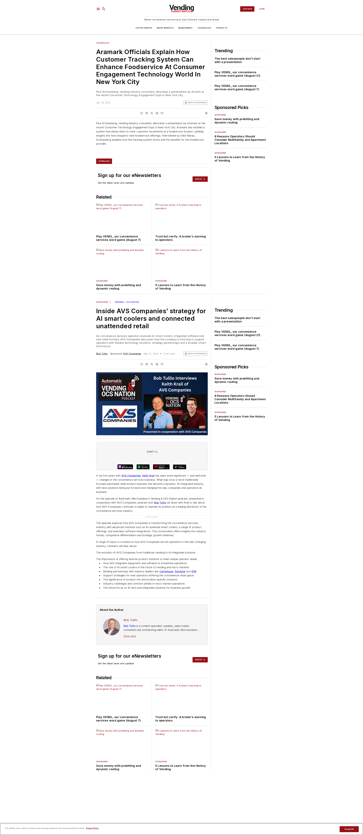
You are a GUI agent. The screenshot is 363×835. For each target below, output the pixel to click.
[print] (206, 113)
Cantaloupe (166, 571)
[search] (104, 9)
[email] (162, 113)
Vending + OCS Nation (127, 302)
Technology (204, 28)
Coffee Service (144, 28)
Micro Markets (165, 28)
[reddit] (157, 113)
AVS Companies (132, 353)
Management (185, 28)
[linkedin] (146, 113)
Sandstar (180, 571)
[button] (98, 9)
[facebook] (141, 113)
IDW (194, 571)
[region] (181, 829)
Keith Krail (148, 475)
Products (221, 28)
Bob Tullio (102, 353)
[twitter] (151, 113)
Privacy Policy (92, 828)
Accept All (349, 829)
